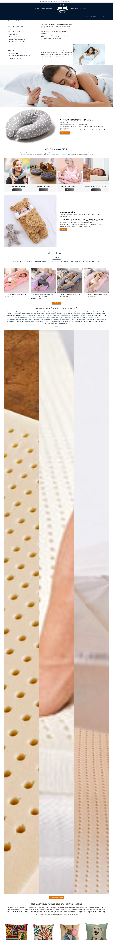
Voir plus (56, 303)
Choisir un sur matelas (56, 897)
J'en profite (65, 132)
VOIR (63, 229)
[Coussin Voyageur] (62, 8)
